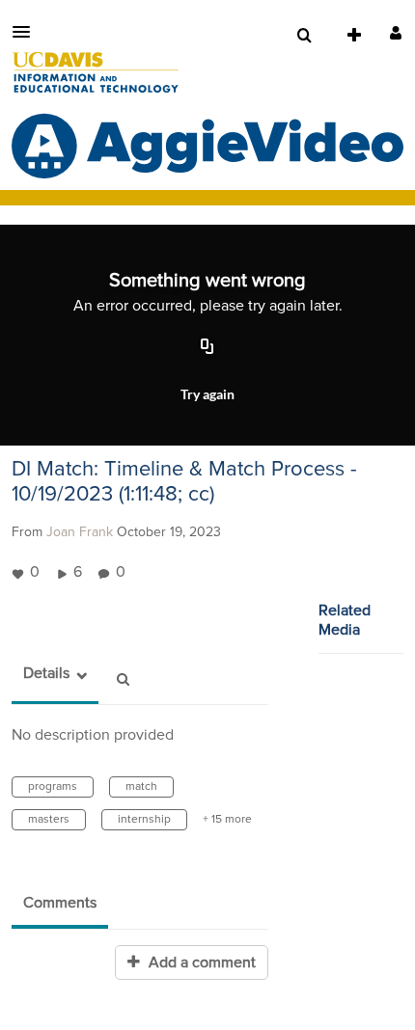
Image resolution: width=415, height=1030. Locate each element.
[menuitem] (304, 35)
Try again (207, 394)
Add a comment (200, 962)
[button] (27, 31)
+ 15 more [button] (227, 820)
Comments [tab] (60, 902)
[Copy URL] (207, 347)
